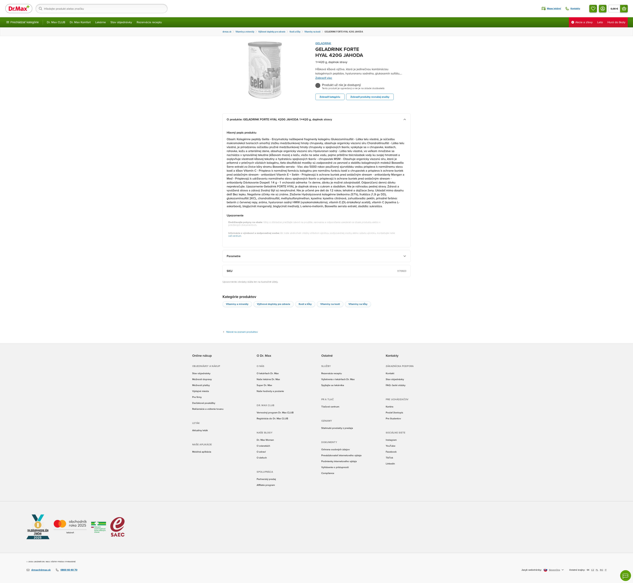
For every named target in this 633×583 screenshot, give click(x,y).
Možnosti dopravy (202, 379)
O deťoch (262, 457)
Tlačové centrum (330, 406)
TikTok (389, 457)
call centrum (234, 235)
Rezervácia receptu (149, 22)
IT (606, 570)
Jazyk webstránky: (531, 569)
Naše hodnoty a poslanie (270, 391)
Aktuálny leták (200, 430)
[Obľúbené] (593, 8)
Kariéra (389, 406)
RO (601, 570)
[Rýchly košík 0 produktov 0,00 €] (624, 8)
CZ (592, 570)
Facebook (391, 451)
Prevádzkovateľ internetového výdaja (341, 455)
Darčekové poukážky (203, 403)
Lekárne (100, 22)
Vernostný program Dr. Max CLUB (275, 412)
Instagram (391, 439)
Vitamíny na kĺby (357, 304)
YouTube (390, 445)
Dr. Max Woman (265, 439)
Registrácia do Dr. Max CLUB (272, 418)
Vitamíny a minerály (237, 304)
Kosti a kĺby (305, 304)
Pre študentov (393, 418)
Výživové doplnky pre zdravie (273, 304)
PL (597, 570)
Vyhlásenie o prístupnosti (335, 467)
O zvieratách (263, 445)
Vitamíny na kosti (330, 304)
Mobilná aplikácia (201, 451)
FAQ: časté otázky (395, 385)
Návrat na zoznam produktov (242, 331)
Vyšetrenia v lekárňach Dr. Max (338, 379)
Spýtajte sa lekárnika (332, 385)
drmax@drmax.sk (41, 569)
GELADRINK (323, 43)
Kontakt (390, 373)
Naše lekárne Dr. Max (268, 379)
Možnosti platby (201, 385)
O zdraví (261, 451)
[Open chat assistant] (625, 575)
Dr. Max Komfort (80, 22)
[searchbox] (101, 8)
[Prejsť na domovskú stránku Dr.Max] (18, 8)
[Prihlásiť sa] (602, 8)
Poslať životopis (394, 412)
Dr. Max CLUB (56, 22)
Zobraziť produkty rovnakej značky (369, 96)
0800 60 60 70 (68, 569)
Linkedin (390, 463)
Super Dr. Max (264, 385)
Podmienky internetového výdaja (339, 461)
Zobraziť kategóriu (330, 96)
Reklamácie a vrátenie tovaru (207, 408)
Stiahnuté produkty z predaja (337, 428)
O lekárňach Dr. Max (268, 373)
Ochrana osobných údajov (335, 449)
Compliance (327, 473)
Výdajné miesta (200, 391)
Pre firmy (197, 397)
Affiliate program (266, 485)
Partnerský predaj (266, 479)
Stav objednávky (121, 22)
